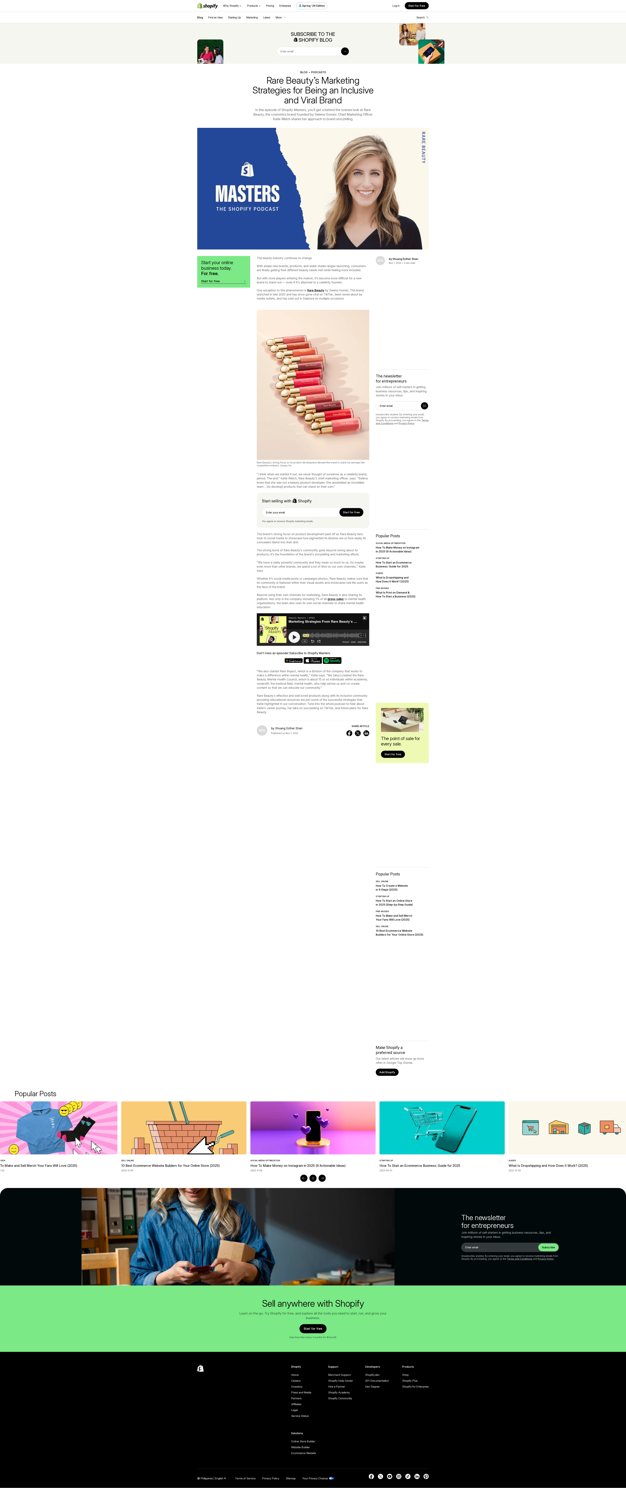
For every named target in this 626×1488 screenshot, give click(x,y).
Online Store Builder (303, 1441)
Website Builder (300, 1447)
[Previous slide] (303, 1178)
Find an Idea (215, 17)
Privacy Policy (407, 423)
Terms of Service (245, 1478)
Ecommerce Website (303, 1453)
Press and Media (301, 1392)
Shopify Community (340, 1398)
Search (420, 17)
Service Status (300, 1416)
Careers (296, 1380)
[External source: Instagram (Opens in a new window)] (398, 1476)
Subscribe (548, 1247)
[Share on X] (358, 733)
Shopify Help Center (340, 1380)
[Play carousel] (313, 1178)
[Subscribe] (345, 51)
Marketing (252, 17)
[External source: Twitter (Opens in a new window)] (380, 1476)
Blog (200, 17)
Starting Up (234, 17)
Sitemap (291, 1478)
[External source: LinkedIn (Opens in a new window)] (417, 1476)
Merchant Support (339, 1374)
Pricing (270, 5)
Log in (396, 5)
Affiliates (296, 1404)
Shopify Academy (339, 1392)
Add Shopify (387, 1072)
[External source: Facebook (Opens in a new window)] (371, 1476)
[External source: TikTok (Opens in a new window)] (407, 1476)
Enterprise (285, 5)
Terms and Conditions (519, 1258)
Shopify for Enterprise (415, 1386)
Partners (296, 1398)
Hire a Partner (336, 1386)
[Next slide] (322, 1178)
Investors (296, 1386)
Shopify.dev (372, 1374)
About (295, 1374)
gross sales (336, 599)
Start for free (416, 5)
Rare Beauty (315, 290)
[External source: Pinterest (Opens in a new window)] (426, 1476)
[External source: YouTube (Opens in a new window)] (389, 1476)
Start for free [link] (351, 512)
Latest (266, 17)
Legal (294, 1410)
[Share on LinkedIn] (366, 733)
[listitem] (313, 1136)
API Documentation (377, 1380)
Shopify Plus (410, 1380)
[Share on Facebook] (349, 733)
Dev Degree (372, 1386)
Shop (405, 1374)
